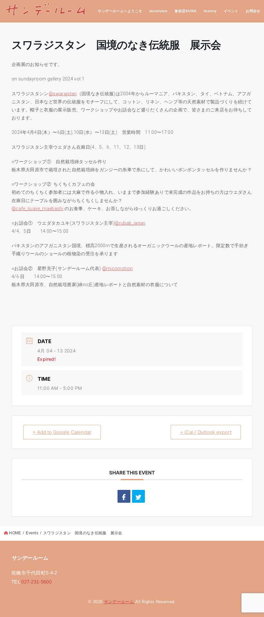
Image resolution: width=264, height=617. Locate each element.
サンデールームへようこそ (120, 11)
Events (32, 533)
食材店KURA (185, 11)
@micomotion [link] (117, 268)
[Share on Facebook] (124, 496)
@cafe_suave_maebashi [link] (37, 208)
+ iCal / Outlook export (205, 432)
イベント (231, 11)
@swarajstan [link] (63, 93)
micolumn (158, 11)
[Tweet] (138, 496)
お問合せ (253, 11)
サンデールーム (119, 601)
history (210, 11)
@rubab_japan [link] (130, 223)
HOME (15, 533)
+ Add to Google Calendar (62, 432)
